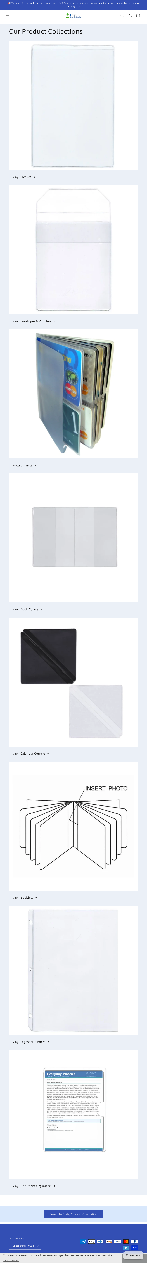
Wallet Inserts (22, 465)
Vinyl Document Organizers (32, 1186)
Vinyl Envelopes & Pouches (32, 321)
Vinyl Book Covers (25, 609)
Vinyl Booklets (23, 897)
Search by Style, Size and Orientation (73, 1214)
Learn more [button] (11, 1260)
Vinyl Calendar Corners (29, 753)
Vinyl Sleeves (22, 177)
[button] (7, 16)
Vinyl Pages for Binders (29, 1042)
